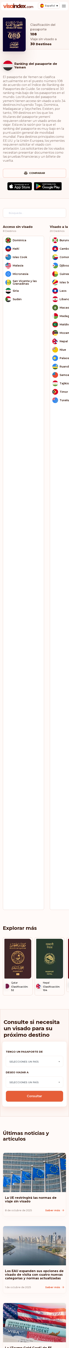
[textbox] (34, 1061)
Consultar (34, 1096)
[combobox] (34, 1061)
